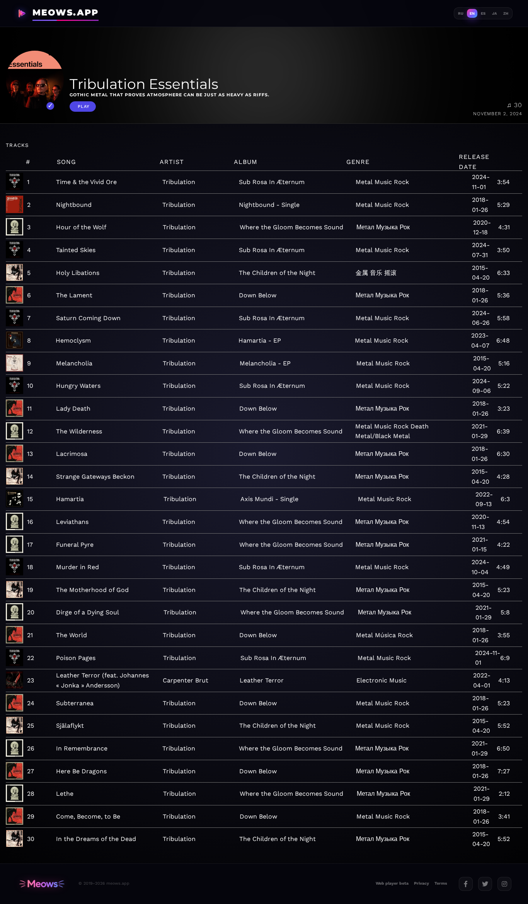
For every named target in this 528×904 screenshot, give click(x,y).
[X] (485, 884)
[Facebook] (466, 884)
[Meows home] (42, 883)
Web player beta (392, 883)
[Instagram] (504, 884)
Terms (440, 883)
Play (84, 106)
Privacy (421, 883)
